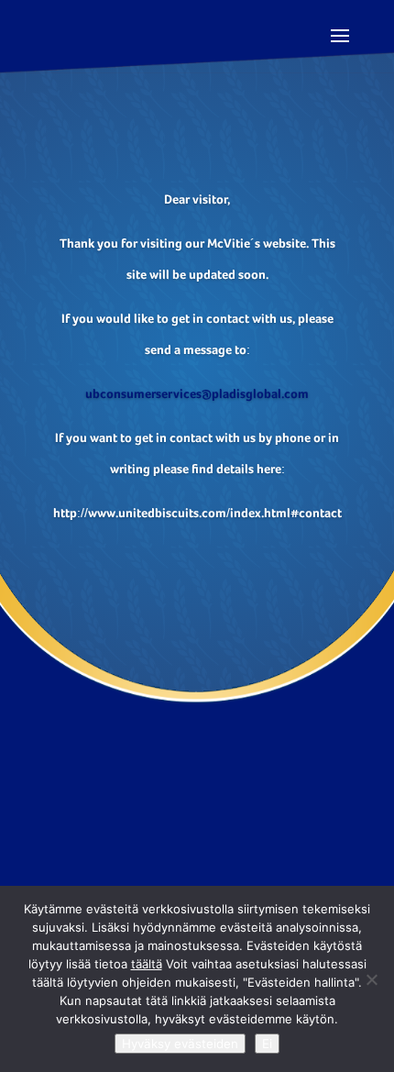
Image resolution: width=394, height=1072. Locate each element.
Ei (267, 1043)
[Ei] (371, 979)
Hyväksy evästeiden (180, 1043)
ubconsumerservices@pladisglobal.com (197, 395)
